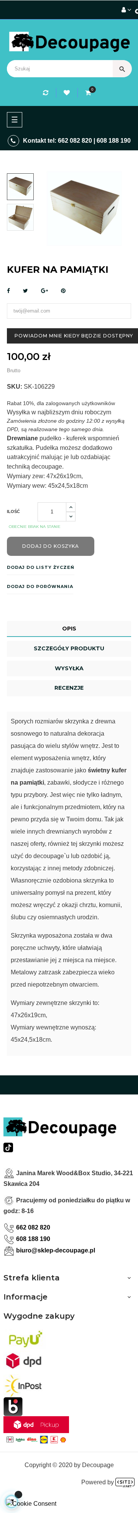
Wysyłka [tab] (69, 668)
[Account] (126, 10)
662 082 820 (75, 140)
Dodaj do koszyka (50, 546)
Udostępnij (8, 291)
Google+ (44, 291)
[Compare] (46, 93)
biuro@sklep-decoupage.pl (55, 1250)
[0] (88, 93)
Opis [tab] (69, 628)
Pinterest (63, 291)
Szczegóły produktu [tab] (69, 648)
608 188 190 (114, 140)
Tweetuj (25, 291)
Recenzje (69, 687)
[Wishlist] (68, 93)
